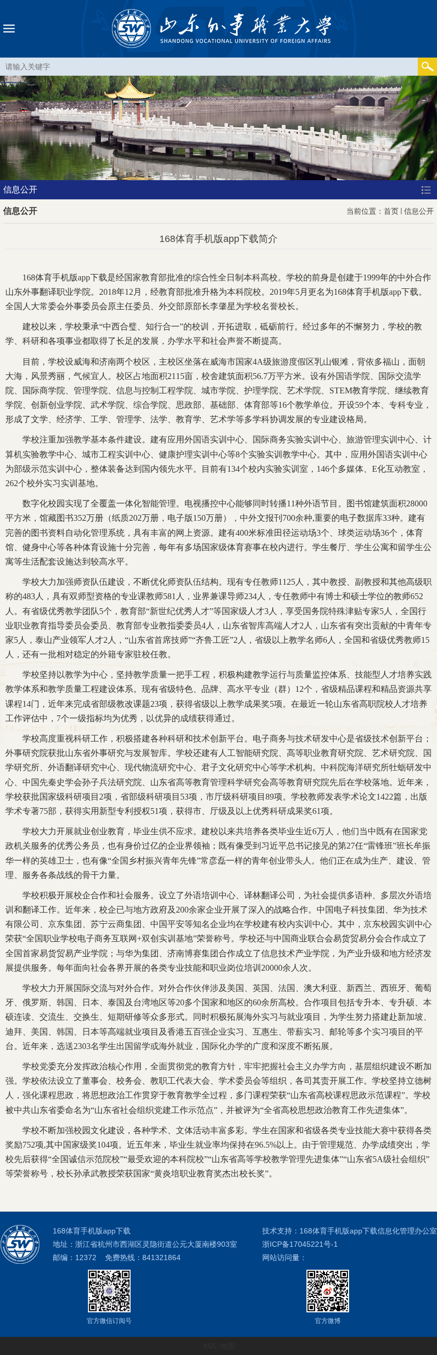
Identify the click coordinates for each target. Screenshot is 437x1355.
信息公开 (419, 211)
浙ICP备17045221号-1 (300, 1244)
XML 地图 (218, 1346)
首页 (391, 211)
